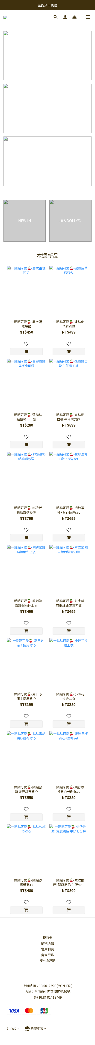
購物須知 (47, 943)
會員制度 (47, 949)
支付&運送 (47, 960)
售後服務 (47, 954)
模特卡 (47, 937)
